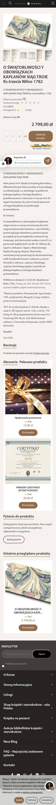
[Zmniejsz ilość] (19, 136)
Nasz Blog (10, 741)
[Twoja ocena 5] (38, 103)
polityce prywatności (33, 792)
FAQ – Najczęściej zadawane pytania (23, 753)
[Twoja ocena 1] (22, 103)
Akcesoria (10, 362)
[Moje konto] (53, 3)
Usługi (8, 695)
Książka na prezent (17, 718)
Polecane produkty (33, 362)
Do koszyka (28, 432)
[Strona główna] (28, 3)
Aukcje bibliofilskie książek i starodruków (23, 730)
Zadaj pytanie (14, 539)
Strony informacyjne (18, 685)
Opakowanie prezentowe (28, 418)
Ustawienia (46, 800)
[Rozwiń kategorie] (3, 3)
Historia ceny (10, 117)
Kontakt (9, 765)
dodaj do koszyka (40, 137)
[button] (27, 31)
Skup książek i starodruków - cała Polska (27, 706)
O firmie (9, 675)
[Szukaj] (10, 3)
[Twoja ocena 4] (34, 103)
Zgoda (19, 800)
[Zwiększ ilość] (6, 136)
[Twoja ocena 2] (26, 103)
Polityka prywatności (16, 664)
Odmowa (31, 800)
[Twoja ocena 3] (30, 103)
